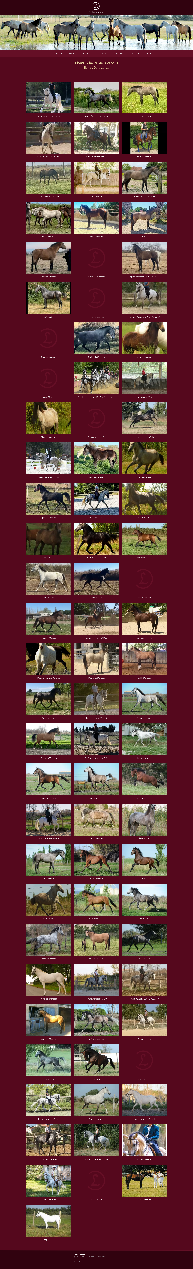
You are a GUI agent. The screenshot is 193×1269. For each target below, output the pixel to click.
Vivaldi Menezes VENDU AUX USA (144, 999)
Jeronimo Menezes (49, 638)
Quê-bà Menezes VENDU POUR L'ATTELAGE (96, 397)
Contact (149, 53)
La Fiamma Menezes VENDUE (48, 156)
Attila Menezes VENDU (96, 196)
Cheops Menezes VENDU (144, 397)
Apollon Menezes (96, 918)
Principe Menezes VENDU (144, 437)
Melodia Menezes (144, 557)
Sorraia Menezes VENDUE (144, 1119)
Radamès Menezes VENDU (96, 116)
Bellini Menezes (96, 838)
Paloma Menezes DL (96, 437)
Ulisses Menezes (144, 1079)
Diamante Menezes (96, 678)
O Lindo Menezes (96, 517)
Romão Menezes (97, 236)
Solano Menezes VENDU (144, 196)
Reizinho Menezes (96, 317)
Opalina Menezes (144, 477)
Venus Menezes (144, 116)
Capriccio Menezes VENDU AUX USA (144, 317)
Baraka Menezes (96, 798)
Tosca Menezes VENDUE (48, 196)
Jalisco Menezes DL (96, 598)
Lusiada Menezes (49, 557)
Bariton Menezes (144, 758)
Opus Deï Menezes (49, 517)
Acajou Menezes (144, 878)
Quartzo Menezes (48, 357)
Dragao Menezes (144, 156)
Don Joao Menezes (144, 638)
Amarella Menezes (96, 959)
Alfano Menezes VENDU (96, 999)
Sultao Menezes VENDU (48, 477)
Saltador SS (49, 317)
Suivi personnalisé (102, 53)
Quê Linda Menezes (96, 357)
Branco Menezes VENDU (96, 718)
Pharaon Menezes (48, 437)
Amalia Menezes (144, 959)
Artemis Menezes (48, 918)
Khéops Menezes (144, 1159)
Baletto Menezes (144, 798)
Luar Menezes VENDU (96, 557)
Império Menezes (48, 1199)
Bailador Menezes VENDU (49, 838)
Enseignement (135, 53)
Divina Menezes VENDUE (96, 638)
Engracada (48, 1239)
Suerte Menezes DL (49, 236)
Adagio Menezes (144, 838)
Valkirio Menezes (49, 1079)
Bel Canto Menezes (49, 758)
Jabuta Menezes (48, 598)
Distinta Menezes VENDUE (48, 678)
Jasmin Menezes (144, 598)
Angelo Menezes (49, 959)
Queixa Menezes (49, 397)
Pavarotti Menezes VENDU (96, 1159)
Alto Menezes (48, 878)
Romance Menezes (49, 277)
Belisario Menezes (144, 718)
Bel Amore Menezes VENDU (96, 758)
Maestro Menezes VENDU (96, 156)
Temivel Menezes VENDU (48, 1119)
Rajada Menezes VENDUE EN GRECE (144, 277)
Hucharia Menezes (96, 1199)
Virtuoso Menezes (96, 1039)
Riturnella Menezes (96, 277)
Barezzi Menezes (49, 798)
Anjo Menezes (144, 918)
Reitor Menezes (144, 236)
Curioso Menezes (49, 718)
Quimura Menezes (144, 357)
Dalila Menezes (144, 678)
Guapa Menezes (144, 1199)
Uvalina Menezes (96, 477)
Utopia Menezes (96, 1079)
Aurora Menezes (96, 878)
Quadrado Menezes (48, 1159)
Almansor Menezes (49, 999)
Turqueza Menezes (96, 1119)
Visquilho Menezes (49, 1039)
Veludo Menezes (144, 1039)
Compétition (86, 53)
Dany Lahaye (119, 53)
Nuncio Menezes (144, 517)
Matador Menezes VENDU (49, 116)
